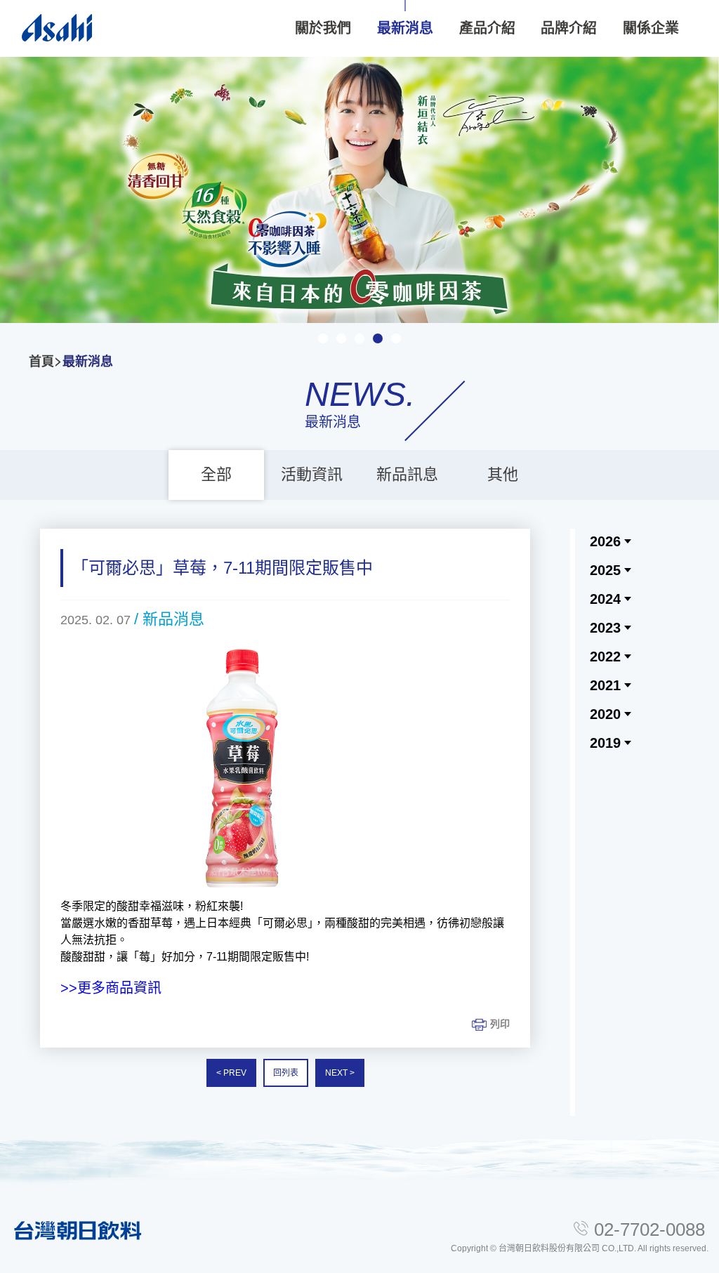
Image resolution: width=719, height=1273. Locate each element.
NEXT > (340, 1073)
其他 (502, 474)
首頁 (41, 362)
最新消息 (87, 362)
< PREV (231, 1073)
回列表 (285, 1073)
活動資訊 (312, 474)
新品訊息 (407, 474)
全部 (216, 474)
